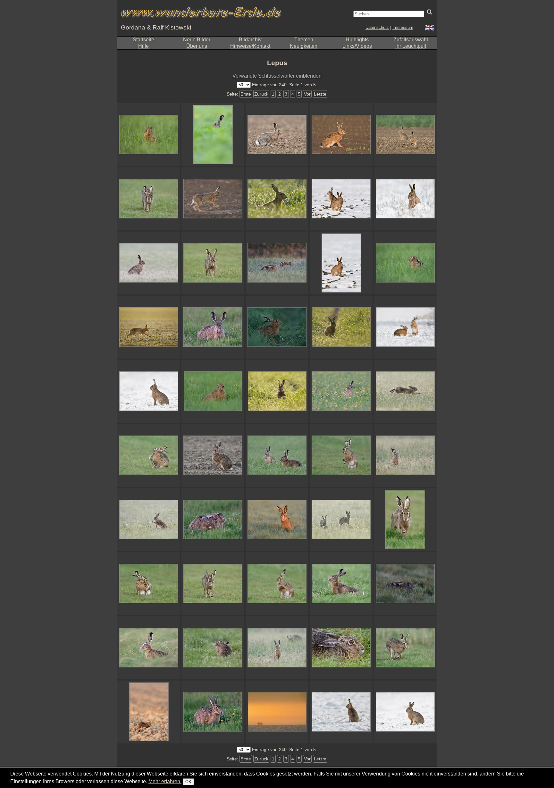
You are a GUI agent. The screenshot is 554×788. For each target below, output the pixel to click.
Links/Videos (357, 46)
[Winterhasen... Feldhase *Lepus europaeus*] (341, 198)
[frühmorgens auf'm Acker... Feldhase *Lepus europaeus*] (148, 327)
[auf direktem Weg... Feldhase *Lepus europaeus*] (148, 198)
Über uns (196, 46)
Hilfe (143, 46)
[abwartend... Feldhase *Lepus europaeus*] (277, 327)
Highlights (357, 39)
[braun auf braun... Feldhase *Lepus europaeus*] (277, 134)
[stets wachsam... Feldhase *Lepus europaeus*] (148, 647)
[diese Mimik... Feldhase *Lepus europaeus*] (212, 391)
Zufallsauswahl (410, 39)
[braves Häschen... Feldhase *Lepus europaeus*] (341, 263)
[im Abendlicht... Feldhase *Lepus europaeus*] (341, 134)
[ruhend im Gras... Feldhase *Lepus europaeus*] (277, 263)
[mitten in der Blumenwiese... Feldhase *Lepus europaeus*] (341, 391)
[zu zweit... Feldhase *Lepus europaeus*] (405, 134)
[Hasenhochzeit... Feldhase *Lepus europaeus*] (405, 327)
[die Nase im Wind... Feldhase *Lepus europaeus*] (341, 583)
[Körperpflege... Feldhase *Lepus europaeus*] (148, 583)
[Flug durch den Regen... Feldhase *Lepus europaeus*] (405, 391)
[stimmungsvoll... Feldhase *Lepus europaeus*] (277, 712)
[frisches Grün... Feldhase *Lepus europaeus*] (405, 263)
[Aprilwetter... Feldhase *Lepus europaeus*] (148, 519)
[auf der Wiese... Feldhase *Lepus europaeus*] (277, 647)
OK (188, 781)
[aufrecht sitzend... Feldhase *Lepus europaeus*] (341, 712)
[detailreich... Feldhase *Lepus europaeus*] (341, 647)
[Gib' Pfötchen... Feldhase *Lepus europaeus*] (277, 583)
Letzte (320, 94)
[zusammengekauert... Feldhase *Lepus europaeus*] (148, 712)
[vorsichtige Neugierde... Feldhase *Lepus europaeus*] (277, 519)
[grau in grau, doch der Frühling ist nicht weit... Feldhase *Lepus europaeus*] (212, 455)
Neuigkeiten (303, 46)
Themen (303, 39)
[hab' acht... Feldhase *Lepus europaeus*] (148, 391)
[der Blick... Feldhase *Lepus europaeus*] (405, 647)
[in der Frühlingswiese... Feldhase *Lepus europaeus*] (212, 712)
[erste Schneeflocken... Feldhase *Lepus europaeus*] (148, 263)
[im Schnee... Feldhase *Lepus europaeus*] (405, 712)
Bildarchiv (250, 39)
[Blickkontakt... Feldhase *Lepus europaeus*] (212, 583)
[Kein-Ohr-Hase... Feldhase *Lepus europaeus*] (148, 134)
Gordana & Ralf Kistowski (156, 27)
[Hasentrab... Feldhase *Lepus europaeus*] (212, 198)
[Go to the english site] (429, 28)
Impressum (402, 27)
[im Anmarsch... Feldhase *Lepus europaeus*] (405, 519)
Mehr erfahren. (164, 781)
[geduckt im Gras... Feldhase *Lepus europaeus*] (212, 519)
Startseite (143, 39)
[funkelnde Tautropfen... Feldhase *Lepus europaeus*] (277, 198)
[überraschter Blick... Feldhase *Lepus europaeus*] (212, 327)
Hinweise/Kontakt (250, 46)
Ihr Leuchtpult (410, 46)
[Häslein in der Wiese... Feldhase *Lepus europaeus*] (405, 455)
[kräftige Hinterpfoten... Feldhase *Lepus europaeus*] (148, 455)
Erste (245, 94)
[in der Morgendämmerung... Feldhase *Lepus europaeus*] (405, 583)
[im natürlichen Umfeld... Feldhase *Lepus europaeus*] (212, 647)
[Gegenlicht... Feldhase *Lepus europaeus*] (341, 327)
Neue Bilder (196, 39)
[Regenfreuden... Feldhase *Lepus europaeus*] (341, 519)
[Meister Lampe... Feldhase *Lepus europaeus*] (212, 134)
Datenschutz (377, 27)
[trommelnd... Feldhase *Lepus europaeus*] (341, 455)
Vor (307, 94)
